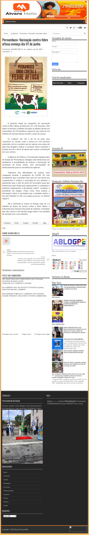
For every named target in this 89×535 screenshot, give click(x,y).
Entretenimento (8, 491)
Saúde (5, 505)
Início (54, 255)
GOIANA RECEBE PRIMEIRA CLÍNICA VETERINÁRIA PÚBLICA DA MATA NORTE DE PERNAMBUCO (75, 303)
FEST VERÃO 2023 (58, 324)
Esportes (6, 494)
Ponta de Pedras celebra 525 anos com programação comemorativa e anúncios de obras (75, 287)
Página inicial (26, 334)
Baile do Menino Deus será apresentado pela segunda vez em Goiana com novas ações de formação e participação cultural (75, 330)
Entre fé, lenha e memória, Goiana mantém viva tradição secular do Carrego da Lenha (75, 364)
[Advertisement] (66, 100)
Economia (6, 487)
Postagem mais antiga (42, 334)
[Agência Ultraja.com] (78, 531)
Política (5, 502)
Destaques (7, 483)
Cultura (5, 480)
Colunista (6, 476)
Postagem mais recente (10, 334)
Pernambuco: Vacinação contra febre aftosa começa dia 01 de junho (25, 42)
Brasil (5, 472)
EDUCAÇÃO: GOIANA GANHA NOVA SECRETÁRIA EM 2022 (74, 351)
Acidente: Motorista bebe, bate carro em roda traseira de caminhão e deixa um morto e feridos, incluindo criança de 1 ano (68, 375)
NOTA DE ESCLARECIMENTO (73, 339)
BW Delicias (56, 297)
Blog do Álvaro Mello (21, 529)
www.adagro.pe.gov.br (31, 196)
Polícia (5, 498)
